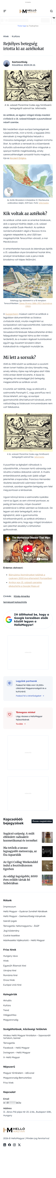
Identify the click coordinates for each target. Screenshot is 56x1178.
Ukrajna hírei (9, 970)
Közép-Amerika (22, 596)
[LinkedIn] (4, 1144)
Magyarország (10, 1019)
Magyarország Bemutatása (17, 1077)
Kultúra (7, 1005)
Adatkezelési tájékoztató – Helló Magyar (24, 940)
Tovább (19, 724)
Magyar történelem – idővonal (18, 1073)
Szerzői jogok (10, 921)
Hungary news (10, 956)
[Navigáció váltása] (5, 11)
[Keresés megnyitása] (51, 11)
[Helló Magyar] (28, 11)
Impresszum (9, 906)
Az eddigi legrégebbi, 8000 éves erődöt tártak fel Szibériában (20, 880)
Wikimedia (44, 203)
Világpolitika (9, 1015)
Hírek (6, 960)
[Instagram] (14, 1144)
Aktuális (7, 1000)
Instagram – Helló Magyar (16, 1052)
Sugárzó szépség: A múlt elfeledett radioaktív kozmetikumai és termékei (20, 837)
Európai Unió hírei (12, 984)
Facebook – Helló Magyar (16, 1047)
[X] (19, 1144)
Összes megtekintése (42, 821)
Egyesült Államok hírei (14, 965)
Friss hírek (8, 1082)
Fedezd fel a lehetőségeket (28, 696)
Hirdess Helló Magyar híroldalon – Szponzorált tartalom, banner (27, 1036)
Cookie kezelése (11, 935)
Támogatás (9, 1043)
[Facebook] (9, 1144)
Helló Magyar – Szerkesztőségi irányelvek (24, 916)
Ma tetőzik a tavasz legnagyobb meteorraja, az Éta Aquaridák (20, 851)
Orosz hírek (9, 980)
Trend (6, 1010)
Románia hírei (10, 975)
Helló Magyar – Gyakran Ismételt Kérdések (25, 911)
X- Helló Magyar (11, 1057)
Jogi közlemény (11, 930)
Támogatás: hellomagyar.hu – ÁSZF (21, 926)
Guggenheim (11, 314)
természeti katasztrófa (15, 602)
